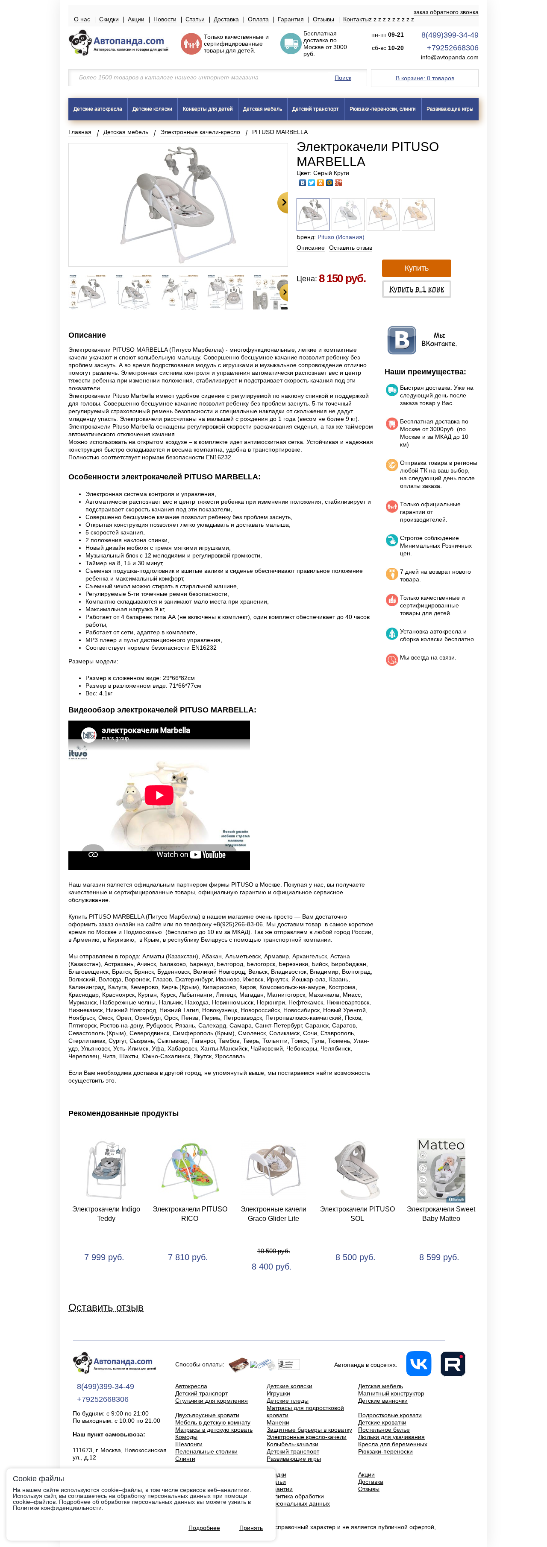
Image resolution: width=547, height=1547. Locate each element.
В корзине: (425, 78)
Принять (251, 1527)
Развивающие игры (449, 109)
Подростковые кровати (390, 1415)
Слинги (185, 1458)
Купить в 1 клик (416, 289)
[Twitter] (311, 182)
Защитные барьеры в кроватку (309, 1429)
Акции (136, 19)
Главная (79, 131)
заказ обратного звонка (446, 12)
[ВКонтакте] (302, 182)
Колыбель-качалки (292, 1444)
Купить (417, 268)
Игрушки (278, 1393)
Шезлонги (189, 1444)
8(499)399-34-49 (450, 35)
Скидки (109, 19)
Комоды (186, 1436)
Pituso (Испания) (341, 237)
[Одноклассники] (320, 182)
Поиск (343, 77)
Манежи (278, 1422)
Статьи (195, 19)
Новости (164, 19)
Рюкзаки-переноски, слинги (383, 109)
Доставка (226, 19)
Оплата (258, 19)
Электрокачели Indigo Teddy (106, 1213)
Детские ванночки (383, 1400)
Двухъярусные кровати (207, 1415)
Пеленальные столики (206, 1451)
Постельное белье (384, 1429)
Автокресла (191, 1386)
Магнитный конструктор (391, 1393)
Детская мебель (262, 109)
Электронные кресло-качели (307, 1436)
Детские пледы (288, 1400)
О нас (82, 19)
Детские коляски (152, 109)
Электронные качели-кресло (200, 131)
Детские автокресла (98, 109)
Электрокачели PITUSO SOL (357, 1213)
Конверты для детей (208, 109)
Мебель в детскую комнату (212, 1422)
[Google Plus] (338, 182)
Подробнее (204, 1527)
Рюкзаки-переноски (385, 1451)
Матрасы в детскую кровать (214, 1429)
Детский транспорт (315, 109)
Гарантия (291, 19)
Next (282, 202)
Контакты (356, 19)
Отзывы (323, 19)
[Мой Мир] (329, 182)
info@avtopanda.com (450, 57)
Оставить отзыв (350, 247)
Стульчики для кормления (211, 1400)
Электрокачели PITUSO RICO (190, 1213)
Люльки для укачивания (391, 1436)
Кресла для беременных (392, 1444)
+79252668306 (453, 48)
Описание (311, 247)
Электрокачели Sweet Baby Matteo (441, 1213)
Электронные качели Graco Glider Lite (273, 1213)
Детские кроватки (382, 1422)
